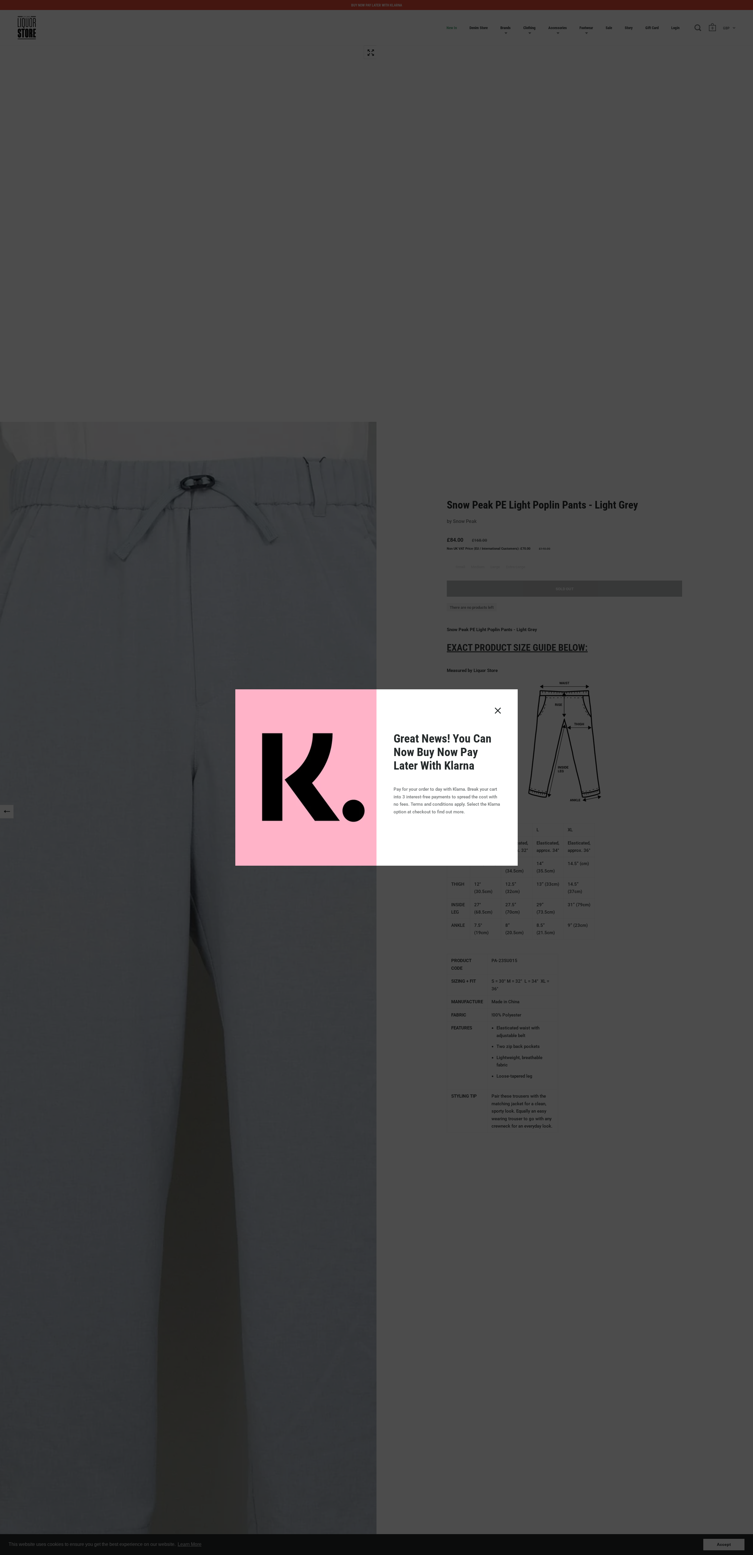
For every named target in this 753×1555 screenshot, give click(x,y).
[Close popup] (498, 710)
